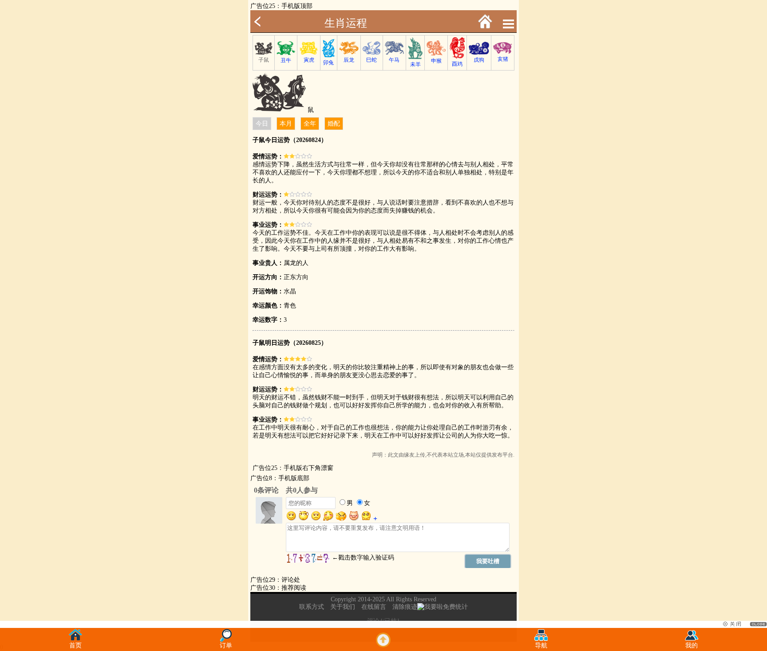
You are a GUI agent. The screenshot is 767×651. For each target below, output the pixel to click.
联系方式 (311, 607)
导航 (541, 645)
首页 (75, 645)
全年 (310, 123)
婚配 (334, 123)
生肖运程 (345, 23)
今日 (262, 123)
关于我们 (342, 607)
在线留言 (373, 607)
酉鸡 (457, 64)
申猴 (436, 61)
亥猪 (503, 59)
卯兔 (328, 62)
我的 (691, 645)
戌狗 (479, 60)
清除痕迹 (404, 607)
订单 (226, 645)
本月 (286, 123)
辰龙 (349, 60)
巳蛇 (371, 60)
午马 (394, 60)
